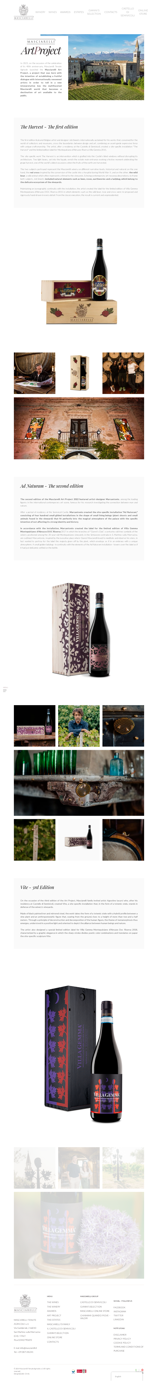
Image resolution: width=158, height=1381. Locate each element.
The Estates (53, 1319)
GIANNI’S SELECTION (94, 12)
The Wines (52, 1302)
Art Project (54, 1315)
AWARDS (65, 11)
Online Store (54, 1337)
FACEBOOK (119, 1307)
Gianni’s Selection (58, 1333)
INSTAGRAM (120, 1311)
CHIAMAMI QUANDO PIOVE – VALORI (95, 1317)
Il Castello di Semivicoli (61, 1328)
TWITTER (118, 1315)
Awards (51, 1311)
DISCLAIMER (120, 1334)
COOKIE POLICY (122, 1342)
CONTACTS (110, 11)
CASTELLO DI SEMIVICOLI (128, 12)
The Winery (53, 1306)
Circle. (27, 1374)
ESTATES (79, 11)
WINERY (40, 11)
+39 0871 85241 (25, 1352)
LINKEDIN (119, 1319)
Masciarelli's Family (58, 1324)
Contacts (53, 1341)
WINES (53, 11)
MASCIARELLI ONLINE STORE (95, 1311)
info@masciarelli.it (28, 1348)
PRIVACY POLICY (122, 1338)
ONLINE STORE (143, 12)
